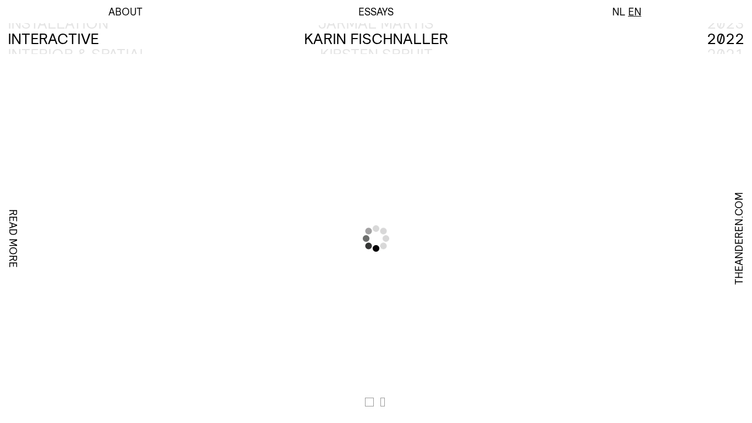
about (125, 11)
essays (376, 11)
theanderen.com (738, 238)
